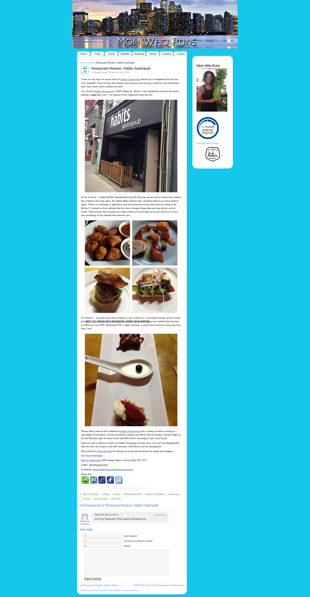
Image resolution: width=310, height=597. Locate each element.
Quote (163, 515)
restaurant (174, 494)
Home (83, 53)
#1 (118, 515)
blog (150, 83)
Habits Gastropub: (91, 460)
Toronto (87, 498)
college (106, 494)
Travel (111, 53)
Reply (96, 72)
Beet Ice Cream (91, 494)
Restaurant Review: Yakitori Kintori (101, 585)
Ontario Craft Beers (155, 494)
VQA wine (116, 498)
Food (97, 53)
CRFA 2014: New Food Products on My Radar (157, 585)
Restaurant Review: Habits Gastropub (120, 68)
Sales (111, 590)
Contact (181, 53)
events (116, 494)
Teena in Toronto (85, 522)
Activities (125, 53)
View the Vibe (104, 451)
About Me (135, 590)
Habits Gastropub (130, 79)
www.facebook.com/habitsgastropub (113, 469)
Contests (166, 53)
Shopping (139, 53)
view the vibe (101, 498)
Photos (152, 53)
